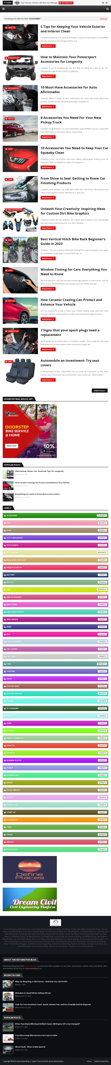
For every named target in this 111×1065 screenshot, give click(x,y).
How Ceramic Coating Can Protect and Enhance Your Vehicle (71, 302)
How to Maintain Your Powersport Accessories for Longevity (68, 59)
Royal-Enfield (53, 790)
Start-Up (53, 812)
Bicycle (53, 582)
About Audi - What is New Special (30, 1047)
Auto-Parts (53, 545)
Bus (53, 634)
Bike (53, 589)
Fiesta (53, 716)
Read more (47, 46)
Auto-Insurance (53, 538)
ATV (53, 523)
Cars (53, 664)
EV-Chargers (53, 708)
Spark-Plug (53, 805)
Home (89, 1061)
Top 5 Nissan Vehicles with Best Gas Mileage (39, 2)
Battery (53, 575)
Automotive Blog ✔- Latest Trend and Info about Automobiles (39, 1061)
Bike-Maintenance (53, 612)
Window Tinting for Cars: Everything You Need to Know (74, 271)
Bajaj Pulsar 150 (53, 567)
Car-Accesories (53, 641)
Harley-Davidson (53, 738)
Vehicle (53, 842)
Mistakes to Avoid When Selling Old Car (33, 993)
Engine (53, 701)
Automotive (53, 552)
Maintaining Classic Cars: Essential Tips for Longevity (39, 471)
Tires (53, 827)
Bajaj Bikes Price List (53, 560)
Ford (53, 723)
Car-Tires (53, 656)
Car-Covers (53, 649)
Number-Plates (53, 760)
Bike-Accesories (53, 597)
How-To (53, 745)
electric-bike (53, 686)
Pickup (53, 768)
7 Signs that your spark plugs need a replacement (70, 332)
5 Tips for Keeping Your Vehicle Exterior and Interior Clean (73, 28)
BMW (53, 627)
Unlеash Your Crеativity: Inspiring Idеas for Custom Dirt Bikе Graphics (73, 210)
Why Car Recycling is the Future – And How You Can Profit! (41, 981)
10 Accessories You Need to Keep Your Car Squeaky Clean (74, 150)
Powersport (53, 775)
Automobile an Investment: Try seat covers (70, 362)
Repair (53, 782)
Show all (103, 18)
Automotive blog (30, 966)
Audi (53, 530)
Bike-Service (53, 619)
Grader (53, 730)
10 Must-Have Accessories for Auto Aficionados (69, 89)
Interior (53, 753)
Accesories (53, 515)
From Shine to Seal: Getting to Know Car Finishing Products (73, 180)
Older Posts (99, 390)
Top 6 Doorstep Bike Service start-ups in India (36, 1035)
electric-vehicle (53, 693)
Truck (53, 834)
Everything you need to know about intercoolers (37, 494)
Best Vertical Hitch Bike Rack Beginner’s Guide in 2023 (73, 241)
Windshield (53, 849)
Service (53, 797)
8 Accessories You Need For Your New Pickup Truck (71, 119)
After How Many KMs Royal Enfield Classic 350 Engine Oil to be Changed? (47, 1024)
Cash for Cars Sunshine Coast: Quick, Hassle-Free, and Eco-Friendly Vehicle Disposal (53, 1004)
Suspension (53, 820)
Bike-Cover (53, 604)
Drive (53, 679)
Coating (53, 671)
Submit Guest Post (101, 1061)
